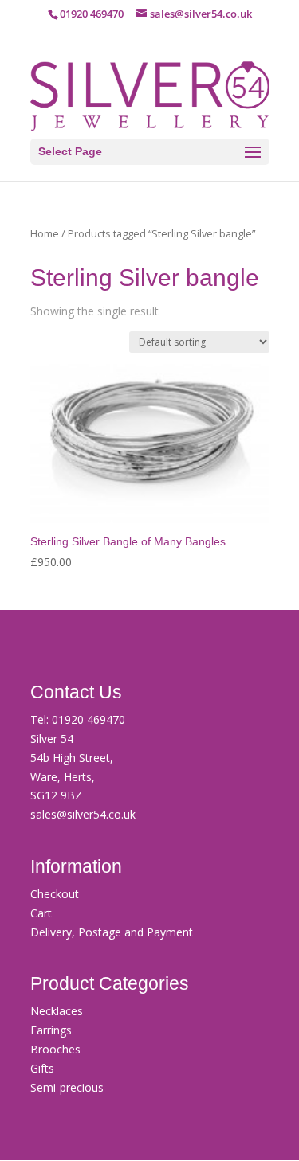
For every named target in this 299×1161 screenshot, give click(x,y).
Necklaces (56, 1010)
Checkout (54, 893)
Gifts (42, 1068)
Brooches (55, 1049)
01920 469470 (88, 719)
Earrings (51, 1030)
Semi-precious (67, 1087)
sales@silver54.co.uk (83, 814)
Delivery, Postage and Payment (111, 932)
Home (44, 233)
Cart (41, 913)
